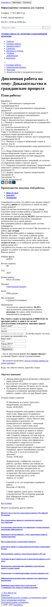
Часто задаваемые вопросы (13, 600)
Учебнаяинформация (12, 54)
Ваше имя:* (6, 338)
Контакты (10, 58)
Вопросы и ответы (14, 51)
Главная (10, 41)
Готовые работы (13, 44)
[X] (13, 182)
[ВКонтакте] (2, 182)
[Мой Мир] (10, 182)
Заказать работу (13, 46)
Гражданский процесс (16, 67)
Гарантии (10, 48)
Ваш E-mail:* (7, 326)
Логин (4, 331)
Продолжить (7, 349)
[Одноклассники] (6, 182)
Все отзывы (6, 503)
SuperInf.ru (18, 605)
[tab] (12, 193)
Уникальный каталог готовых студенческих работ (24, 597)
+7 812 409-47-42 (8, 593)
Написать (5, 595)
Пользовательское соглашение (15, 602)
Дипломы (10, 70)
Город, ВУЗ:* (7, 344)
